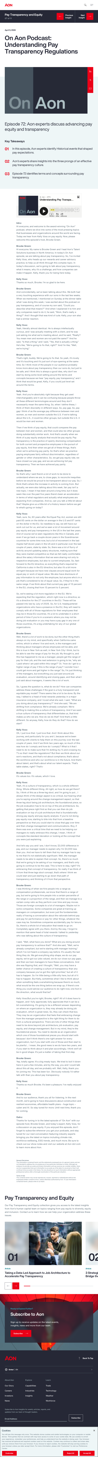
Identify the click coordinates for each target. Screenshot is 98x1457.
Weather (49, 1395)
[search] (85, 5)
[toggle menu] (91, 4)
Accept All (87, 1453)
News (7, 1400)
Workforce (50, 1400)
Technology (51, 1390)
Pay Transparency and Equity (24, 14)
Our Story (9, 1385)
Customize (9, 1453)
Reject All (70, 1453)
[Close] (94, 1430)
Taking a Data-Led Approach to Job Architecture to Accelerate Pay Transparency (37, 1274)
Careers (8, 1390)
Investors (9, 1395)
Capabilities (30, 1385)
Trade (48, 1385)
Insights (29, 1395)
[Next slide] (15, 1286)
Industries (29, 1390)
